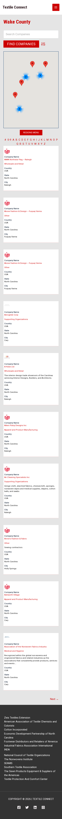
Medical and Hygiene (14, 651)
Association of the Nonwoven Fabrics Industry (25, 647)
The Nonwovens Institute (18, 759)
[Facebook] (19, 807)
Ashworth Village (12, 595)
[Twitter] (27, 807)
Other (6, 216)
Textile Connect (15, 7)
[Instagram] (43, 807)
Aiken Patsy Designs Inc (15, 425)
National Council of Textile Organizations (27, 755)
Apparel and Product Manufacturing (21, 430)
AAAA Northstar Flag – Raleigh (18, 160)
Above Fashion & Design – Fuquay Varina (23, 211)
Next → (54, 699)
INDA (7, 749)
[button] (32, 64)
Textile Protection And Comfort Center (26, 779)
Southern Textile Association (20, 767)
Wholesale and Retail (14, 164)
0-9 (9, 139)
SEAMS (8, 763)
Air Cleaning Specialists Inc (17, 477)
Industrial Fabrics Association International (28, 745)
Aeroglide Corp (11, 315)
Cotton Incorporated (15, 729)
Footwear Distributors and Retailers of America (31, 741)
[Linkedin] (35, 807)
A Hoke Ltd (9, 367)
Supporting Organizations (16, 319)
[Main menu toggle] (56, 7)
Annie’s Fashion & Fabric (15, 539)
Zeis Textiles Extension (17, 717)
